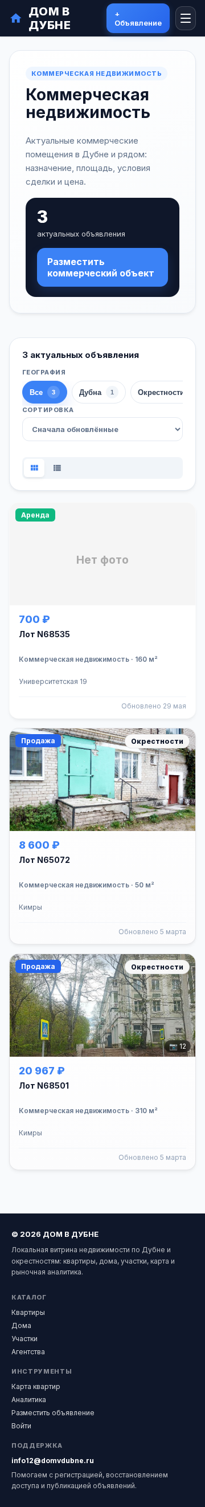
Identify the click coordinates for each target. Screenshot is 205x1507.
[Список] (57, 468)
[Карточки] (34, 468)
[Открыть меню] (185, 18)
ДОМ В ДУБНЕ (49, 18)
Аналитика (28, 1399)
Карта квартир (35, 1386)
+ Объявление (138, 18)
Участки (24, 1338)
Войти (21, 1426)
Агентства (28, 1351)
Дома (21, 1325)
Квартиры (28, 1312)
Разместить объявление (53, 1412)
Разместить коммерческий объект (100, 267)
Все (42, 392)
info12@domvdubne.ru (52, 1460)
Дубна (96, 392)
